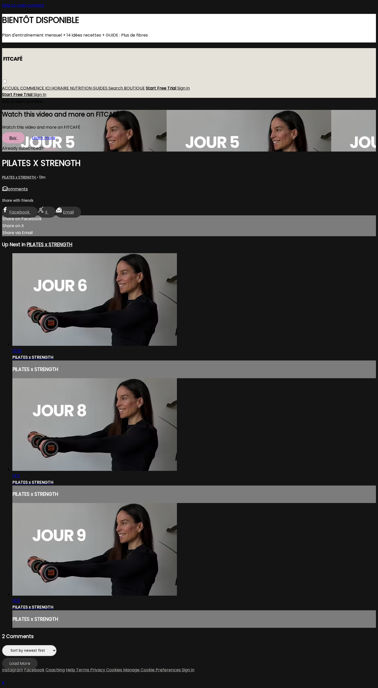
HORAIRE (60, 88)
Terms (83, 670)
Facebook (20, 212)
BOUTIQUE (134, 88)
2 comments (15, 189)
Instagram (12, 670)
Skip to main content (23, 5)
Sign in (183, 88)
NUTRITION (81, 88)
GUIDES (101, 88)
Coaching (55, 670)
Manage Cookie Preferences (152, 670)
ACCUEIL (11, 88)
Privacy (98, 670)
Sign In (39, 95)
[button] (4, 81)
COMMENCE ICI (35, 88)
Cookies (114, 670)
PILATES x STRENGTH (19, 177)
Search (116, 88)
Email (68, 212)
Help (71, 670)
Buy (13, 138)
